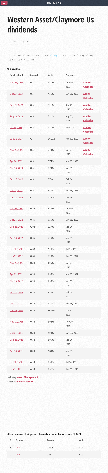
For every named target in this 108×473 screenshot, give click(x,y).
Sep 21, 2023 (16, 105)
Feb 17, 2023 (16, 179)
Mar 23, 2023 (16, 168)
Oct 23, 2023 (16, 93)
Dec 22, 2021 (16, 310)
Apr (46, 55)
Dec (32, 60)
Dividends (54, 3)
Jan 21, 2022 (16, 303)
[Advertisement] (54, 409)
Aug (82, 55)
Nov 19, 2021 (16, 321)
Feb (28, 55)
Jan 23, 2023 (16, 190)
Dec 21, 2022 (16, 197)
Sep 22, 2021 (16, 339)
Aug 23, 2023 (16, 116)
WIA (18, 454)
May (55, 55)
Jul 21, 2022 (16, 249)
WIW (18, 447)
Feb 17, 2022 (16, 292)
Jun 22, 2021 (16, 369)
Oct (13, 60)
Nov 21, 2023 (16, 82)
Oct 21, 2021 (16, 332)
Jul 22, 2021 (16, 362)
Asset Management (27, 377)
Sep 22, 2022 (16, 226)
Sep (91, 55)
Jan (19, 55)
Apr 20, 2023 (16, 161)
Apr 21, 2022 (16, 274)
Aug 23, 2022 (16, 237)
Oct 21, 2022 (16, 219)
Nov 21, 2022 (16, 208)
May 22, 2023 (16, 149)
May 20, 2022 (16, 262)
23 (27, 42)
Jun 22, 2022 (16, 256)
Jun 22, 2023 (16, 138)
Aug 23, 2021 (16, 350)
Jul (73, 55)
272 (18, 42)
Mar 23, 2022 (16, 281)
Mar (37, 55)
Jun (64, 55)
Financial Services (25, 381)
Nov (23, 60)
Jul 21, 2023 (16, 127)
